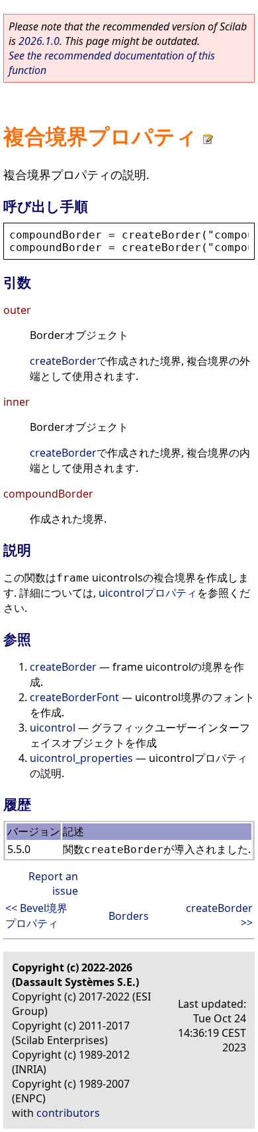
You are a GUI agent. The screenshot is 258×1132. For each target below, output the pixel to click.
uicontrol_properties (81, 758)
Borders (128, 916)
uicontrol (52, 727)
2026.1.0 (39, 41)
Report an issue (53, 883)
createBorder (63, 361)
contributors (68, 1113)
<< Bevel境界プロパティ (36, 915)
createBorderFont (74, 697)
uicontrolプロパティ (148, 592)
